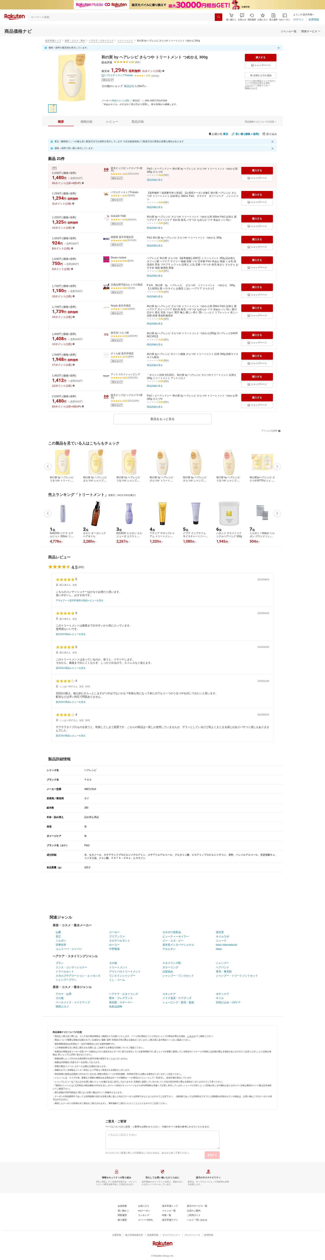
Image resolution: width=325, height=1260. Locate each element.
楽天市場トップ (53, 40)
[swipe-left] (48, 467)
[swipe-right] (277, 467)
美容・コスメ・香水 (75, 40)
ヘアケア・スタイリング (101, 40)
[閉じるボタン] (279, 48)
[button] (242, 17)
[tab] (61, 121)
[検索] (218, 17)
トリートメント (125, 40)
